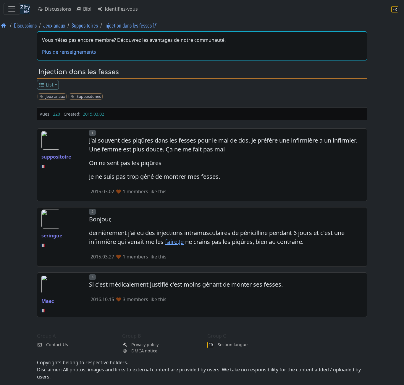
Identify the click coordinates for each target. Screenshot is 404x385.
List (49, 85)
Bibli (87, 9)
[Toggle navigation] (12, 9)
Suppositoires (85, 25)
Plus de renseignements (69, 52)
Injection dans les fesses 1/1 (131, 25)
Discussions (57, 9)
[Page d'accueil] (3, 25)
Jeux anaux (54, 25)
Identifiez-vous (121, 9)
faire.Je (174, 242)
